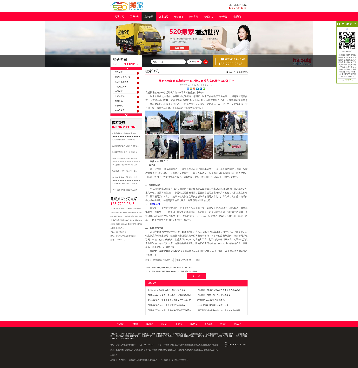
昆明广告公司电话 (127, 334)
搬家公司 (163, 16)
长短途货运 (120, 96)
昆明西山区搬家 (228, 334)
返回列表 (196, 276)
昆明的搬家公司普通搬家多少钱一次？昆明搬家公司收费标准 (174, 271)
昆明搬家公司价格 (128, 339)
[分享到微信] (204, 89)
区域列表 (134, 16)
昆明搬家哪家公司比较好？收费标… (125, 146)
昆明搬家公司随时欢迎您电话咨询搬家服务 (166, 305)
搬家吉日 (193, 16)
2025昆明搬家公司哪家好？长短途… (125, 165)
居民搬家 (119, 72)
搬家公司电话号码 (184, 260)
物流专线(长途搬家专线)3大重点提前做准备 (167, 290)
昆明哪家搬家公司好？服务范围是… (125, 152)
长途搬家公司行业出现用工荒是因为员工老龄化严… (170, 300)
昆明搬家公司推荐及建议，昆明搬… (125, 184)
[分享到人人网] (201, 89)
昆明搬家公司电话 (179, 334)
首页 (238, 72)
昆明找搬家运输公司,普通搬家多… (125, 140)
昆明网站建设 (142, 360)
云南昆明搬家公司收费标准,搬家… (125, 133)
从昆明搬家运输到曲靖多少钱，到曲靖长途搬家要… (219, 310)
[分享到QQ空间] (191, 89)
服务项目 (178, 16)
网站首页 (119, 16)
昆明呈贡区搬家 (196, 334)
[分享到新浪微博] (194, 89)
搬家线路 (223, 16)
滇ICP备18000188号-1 (180, 360)
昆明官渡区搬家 (212, 334)
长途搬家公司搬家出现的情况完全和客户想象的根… (219, 290)
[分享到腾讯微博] (197, 89)
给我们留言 (349, 80)
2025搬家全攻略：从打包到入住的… (125, 177)
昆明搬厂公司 (147, 336)
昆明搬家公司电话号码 (163, 260)
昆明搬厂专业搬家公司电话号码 (211, 300)
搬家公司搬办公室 (122, 77)
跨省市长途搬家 (122, 82)
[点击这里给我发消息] (347, 30)
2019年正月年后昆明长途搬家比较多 (213, 305)
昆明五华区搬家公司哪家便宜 (127, 336)
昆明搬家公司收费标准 (164, 336)
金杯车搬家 (120, 110)
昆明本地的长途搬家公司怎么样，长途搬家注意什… (170, 295)
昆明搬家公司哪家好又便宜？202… (125, 171)
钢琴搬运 (119, 91)
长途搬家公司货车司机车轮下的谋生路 (213, 295)
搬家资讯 (148, 16)
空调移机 (119, 101)
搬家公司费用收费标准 (160, 334)
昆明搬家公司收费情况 (206, 336)
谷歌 (244, 345)
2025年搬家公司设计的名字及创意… (125, 190)
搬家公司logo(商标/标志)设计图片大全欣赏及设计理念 (172, 267)
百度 (239, 345)
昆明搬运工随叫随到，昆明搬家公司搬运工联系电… (170, 310)
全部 (198, 260)
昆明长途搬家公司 (225, 336)
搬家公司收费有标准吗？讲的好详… (125, 158)
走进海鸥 (208, 16)
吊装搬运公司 (121, 87)
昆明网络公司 (152, 360)
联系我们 (237, 16)
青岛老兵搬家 (143, 334)
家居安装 (119, 106)
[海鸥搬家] (126, 6)
